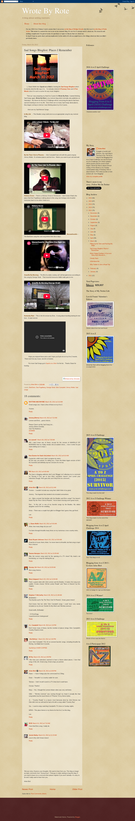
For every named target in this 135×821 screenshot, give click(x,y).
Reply (31, 411)
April (92, 238)
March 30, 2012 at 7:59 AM (46, 440)
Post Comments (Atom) (38, 793)
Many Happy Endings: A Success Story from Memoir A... (101, 254)
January (93, 271)
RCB (30, 723)
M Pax (31, 657)
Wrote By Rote (45, 10)
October (93, 219)
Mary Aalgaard (34, 579)
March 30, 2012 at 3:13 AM (54, 402)
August (92, 225)
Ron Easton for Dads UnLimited (40, 455)
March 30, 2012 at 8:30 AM (40, 471)
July (91, 228)
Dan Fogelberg (41, 387)
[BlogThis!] (52, 385)
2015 (90, 201)
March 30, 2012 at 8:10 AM (60, 455)
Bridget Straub (78, 29)
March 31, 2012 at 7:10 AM (41, 723)
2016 (90, 198)
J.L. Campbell (33, 625)
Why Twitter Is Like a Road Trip (100, 264)
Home (26, 23)
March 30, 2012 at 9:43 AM (48, 523)
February (93, 268)
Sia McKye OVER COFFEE (38, 648)
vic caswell (33, 440)
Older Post (77, 789)
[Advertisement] (98, 128)
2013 (90, 207)
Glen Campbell (60, 387)
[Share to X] (54, 385)
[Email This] (50, 385)
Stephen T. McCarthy (36, 595)
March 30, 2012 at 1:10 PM (47, 625)
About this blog (39, 23)
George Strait (50, 387)
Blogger (77, 817)
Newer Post (27, 789)
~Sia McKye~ (33, 639)
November (94, 216)
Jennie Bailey (33, 735)
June (92, 232)
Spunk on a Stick (51, 363)
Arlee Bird (32, 487)
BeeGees (32, 387)
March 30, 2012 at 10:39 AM (50, 553)
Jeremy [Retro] (34, 418)
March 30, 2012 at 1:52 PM (47, 639)
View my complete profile (94, 176)
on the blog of (69, 29)
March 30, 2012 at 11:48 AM (53, 595)
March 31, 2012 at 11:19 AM (48, 735)
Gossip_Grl (33, 567)
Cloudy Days (94, 258)
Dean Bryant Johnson (36, 539)
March (92, 241)
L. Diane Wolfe (34, 523)
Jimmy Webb (70, 387)
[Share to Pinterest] (58, 385)
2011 (90, 275)
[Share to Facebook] (56, 385)
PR (30, 471)
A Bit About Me (94, 261)
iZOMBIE (32, 430)
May (92, 235)
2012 (90, 210)
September (94, 222)
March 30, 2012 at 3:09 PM (47, 671)
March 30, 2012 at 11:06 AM (48, 579)
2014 (90, 204)
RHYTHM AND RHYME (37, 402)
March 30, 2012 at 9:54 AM (53, 539)
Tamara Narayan (34, 553)
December (94, 213)
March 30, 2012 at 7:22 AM (48, 418)
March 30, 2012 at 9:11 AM (47, 487)
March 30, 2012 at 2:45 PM (42, 657)
